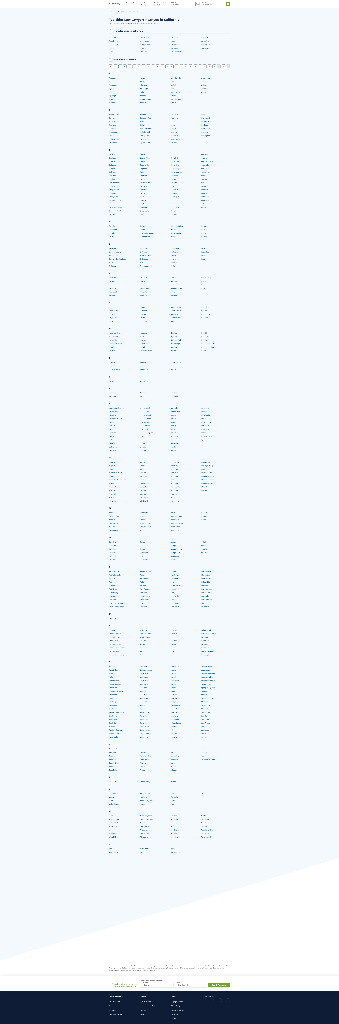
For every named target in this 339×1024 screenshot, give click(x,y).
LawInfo (143, 996)
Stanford (204, 691)
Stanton (204, 695)
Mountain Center (207, 476)
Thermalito (144, 752)
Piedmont (174, 578)
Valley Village (145, 793)
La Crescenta (114, 411)
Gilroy (111, 321)
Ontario (173, 542)
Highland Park (176, 340)
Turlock (204, 752)
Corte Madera (206, 168)
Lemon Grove (176, 411)
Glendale (143, 307)
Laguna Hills (144, 411)
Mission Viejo (176, 462)
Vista (203, 793)
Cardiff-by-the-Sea (115, 211)
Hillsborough (175, 343)
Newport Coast (145, 527)
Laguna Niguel (145, 415)
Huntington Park (207, 347)
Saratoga (174, 673)
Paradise (143, 575)
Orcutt (173, 560)
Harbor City (113, 340)
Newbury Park (114, 530)
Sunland (204, 726)
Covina (203, 183)
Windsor (174, 833)
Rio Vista (174, 634)
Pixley (173, 592)
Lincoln (173, 419)
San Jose (204, 37)
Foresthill (143, 295)
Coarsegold (175, 197)
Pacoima (112, 582)
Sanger (142, 705)
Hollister (174, 347)
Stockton (204, 702)
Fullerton (204, 288)
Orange (173, 545)
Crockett (204, 190)
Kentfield (112, 396)
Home (110, 11)
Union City (113, 782)
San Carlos (113, 695)
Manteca (112, 476)
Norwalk (204, 512)
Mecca (142, 466)
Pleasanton (205, 575)
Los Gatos (205, 429)
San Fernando (114, 709)
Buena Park (205, 128)
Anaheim (112, 37)
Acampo (112, 78)
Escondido (205, 252)
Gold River (144, 314)
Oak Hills (112, 542)
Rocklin (173, 651)
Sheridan (174, 695)
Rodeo (173, 655)
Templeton (113, 766)
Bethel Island (145, 132)
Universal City (145, 782)
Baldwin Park (114, 114)
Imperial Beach (114, 369)
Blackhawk (175, 114)
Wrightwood (206, 837)
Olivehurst (144, 560)
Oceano (143, 549)
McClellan (143, 462)
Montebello (175, 476)
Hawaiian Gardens (116, 343)
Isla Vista (174, 369)
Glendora (143, 311)
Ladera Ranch (114, 447)
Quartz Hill (113, 618)
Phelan (173, 571)
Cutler (203, 204)
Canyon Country (115, 200)
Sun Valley (205, 719)
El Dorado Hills (145, 255)
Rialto (142, 651)
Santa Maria (144, 726)
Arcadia (173, 96)
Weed (111, 830)
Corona (204, 158)
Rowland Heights (207, 651)
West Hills (113, 837)
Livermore (174, 436)
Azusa (203, 92)
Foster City (175, 285)
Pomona (204, 585)
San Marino (144, 677)
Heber (142, 336)
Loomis (204, 411)
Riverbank (174, 641)
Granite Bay (175, 314)
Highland (174, 336)
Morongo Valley (207, 466)
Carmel (142, 154)
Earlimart (112, 248)
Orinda (203, 542)
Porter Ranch (206, 592)
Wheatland (144, 837)
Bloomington (175, 118)
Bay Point (112, 128)
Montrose (174, 490)
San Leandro (113, 737)
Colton (173, 204)
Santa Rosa (144, 737)
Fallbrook (112, 288)
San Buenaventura (116, 691)
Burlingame (205, 135)
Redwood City (145, 637)
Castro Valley (145, 183)
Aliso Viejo (144, 88)
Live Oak (174, 433)
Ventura (173, 793)
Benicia (142, 121)
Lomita (173, 447)
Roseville (204, 644)
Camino (112, 186)
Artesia (173, 103)
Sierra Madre (175, 705)
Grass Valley (175, 318)
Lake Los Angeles (146, 433)
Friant (203, 285)
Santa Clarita (144, 719)
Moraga (173, 497)
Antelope (174, 81)
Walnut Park (113, 823)
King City (174, 393)
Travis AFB (174, 759)
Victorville (174, 797)
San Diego (174, 48)
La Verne (112, 443)
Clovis (173, 186)
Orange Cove (175, 552)
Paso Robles (144, 589)
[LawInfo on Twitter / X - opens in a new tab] (212, 1000)
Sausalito (174, 677)
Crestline (204, 186)
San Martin (144, 680)
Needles (112, 520)
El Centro (112, 266)
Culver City (205, 197)
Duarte (203, 229)
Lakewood (143, 440)
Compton (174, 211)
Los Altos (204, 419)
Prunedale (205, 607)
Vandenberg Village (147, 800)
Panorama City (145, 571)
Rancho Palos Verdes (117, 648)
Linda (173, 422)
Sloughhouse (175, 719)
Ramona (112, 630)
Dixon (173, 237)
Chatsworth (144, 207)
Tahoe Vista (113, 749)
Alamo (142, 78)
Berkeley (143, 125)
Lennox (173, 415)
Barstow (112, 121)
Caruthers (143, 175)
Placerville (174, 603)
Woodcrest (205, 819)
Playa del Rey (175, 607)
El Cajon (112, 262)
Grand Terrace (176, 311)
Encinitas (174, 262)
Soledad (174, 726)
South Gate (205, 670)
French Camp (206, 278)
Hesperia (174, 333)
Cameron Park (114, 183)
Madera (112, 462)
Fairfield (112, 285)
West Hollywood (146, 816)
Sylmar (203, 737)
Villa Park (174, 800)
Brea (203, 114)
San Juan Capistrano (116, 733)
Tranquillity (175, 756)
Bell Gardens (114, 139)
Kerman (143, 393)
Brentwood (205, 118)
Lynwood (204, 440)
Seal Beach (175, 680)
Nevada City (113, 523)
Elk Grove (174, 252)
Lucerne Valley (206, 436)
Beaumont (113, 132)
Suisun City (205, 712)
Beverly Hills (113, 41)
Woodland (205, 826)
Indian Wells (144, 362)
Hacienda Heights (115, 333)
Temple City (113, 763)
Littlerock (174, 429)
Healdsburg (144, 333)
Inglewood (144, 369)
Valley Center (114, 804)
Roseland (204, 637)
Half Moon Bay (114, 336)
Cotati (203, 175)
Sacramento (175, 44)
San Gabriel (113, 719)
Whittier (174, 816)
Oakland (143, 48)
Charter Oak (144, 204)
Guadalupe (205, 318)
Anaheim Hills (176, 78)
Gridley (204, 311)
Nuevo (203, 520)
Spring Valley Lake (208, 688)
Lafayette (112, 450)
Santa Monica (206, 44)
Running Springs (207, 655)
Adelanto (112, 85)
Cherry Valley (145, 211)
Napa (111, 512)
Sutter (203, 733)
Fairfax (111, 281)
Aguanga (112, 96)
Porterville (205, 596)
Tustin (203, 756)
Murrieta (204, 487)
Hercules (143, 347)
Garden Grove (114, 311)
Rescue (142, 644)
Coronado (205, 165)
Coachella (174, 190)
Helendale (143, 340)
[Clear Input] (194, 4)
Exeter (203, 259)
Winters (204, 816)
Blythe (173, 121)
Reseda (142, 648)
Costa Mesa (113, 44)
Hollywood (175, 351)
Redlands (143, 630)
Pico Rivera (175, 575)
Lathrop (143, 450)
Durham (204, 237)
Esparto (204, 255)
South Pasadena (207, 677)
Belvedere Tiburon (147, 118)
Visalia (173, 804)
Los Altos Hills (206, 422)
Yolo (110, 848)
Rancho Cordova (115, 634)
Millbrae (143, 490)
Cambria (112, 179)
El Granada (144, 259)
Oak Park (112, 545)
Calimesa (112, 165)
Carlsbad (112, 214)
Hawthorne (113, 347)
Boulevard (174, 135)
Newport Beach (145, 44)
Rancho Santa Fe (115, 651)
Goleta (142, 318)
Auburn (204, 88)
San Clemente (114, 698)
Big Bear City (144, 139)
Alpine (142, 92)
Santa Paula (144, 733)
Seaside (173, 684)
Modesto (174, 466)
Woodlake (205, 823)
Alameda (112, 103)
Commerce (175, 207)
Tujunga (174, 770)
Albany (142, 81)
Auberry (204, 85)
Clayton (173, 179)
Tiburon (143, 763)
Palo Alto (143, 51)
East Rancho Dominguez (118, 259)
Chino (173, 154)
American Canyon (146, 99)
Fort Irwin (174, 281)
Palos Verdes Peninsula (117, 607)
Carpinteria (144, 168)
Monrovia (174, 469)
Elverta (173, 255)
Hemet (142, 343)
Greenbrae (174, 321)
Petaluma (143, 607)
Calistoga (112, 172)
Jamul (111, 381)
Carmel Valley (145, 158)
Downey (204, 226)
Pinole (173, 582)
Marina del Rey (114, 487)
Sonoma (174, 737)
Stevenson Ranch (207, 698)
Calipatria (112, 168)
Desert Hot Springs (147, 233)
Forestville (174, 278)
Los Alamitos (206, 415)
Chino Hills (175, 158)
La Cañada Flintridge (116, 408)
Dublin (203, 233)
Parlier (142, 582)
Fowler (173, 292)
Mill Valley (143, 487)
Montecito (174, 480)
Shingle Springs (176, 702)
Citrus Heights (176, 168)
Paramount (144, 578)
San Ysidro (144, 702)
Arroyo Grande (176, 99)
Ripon (173, 637)
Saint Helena (113, 670)
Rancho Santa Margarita (118, 655)
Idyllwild (112, 362)
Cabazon (112, 154)
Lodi (172, 440)
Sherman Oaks (176, 698)
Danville (112, 233)
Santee (173, 670)
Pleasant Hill (206, 571)
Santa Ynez (175, 666)
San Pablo (143, 688)
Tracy (172, 752)
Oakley (142, 542)
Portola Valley (206, 599)
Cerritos (143, 200)
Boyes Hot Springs (177, 139)
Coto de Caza (206, 179)
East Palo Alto (114, 255)
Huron (203, 351)
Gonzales (143, 321)
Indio (142, 366)
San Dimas (113, 705)
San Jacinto (113, 723)
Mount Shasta (206, 473)
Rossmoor (205, 648)
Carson (142, 172)
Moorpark (174, 494)
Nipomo (143, 530)
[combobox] (182, 4)
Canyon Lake (113, 204)
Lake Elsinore (145, 426)
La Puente (112, 436)
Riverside (174, 41)
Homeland (205, 336)
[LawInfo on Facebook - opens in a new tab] (204, 1000)
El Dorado (143, 252)
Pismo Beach (175, 585)
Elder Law (128, 11)
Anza (172, 88)
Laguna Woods (145, 419)
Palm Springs (114, 592)
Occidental (144, 545)
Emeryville (174, 259)
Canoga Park (113, 197)
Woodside (205, 833)
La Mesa (112, 426)
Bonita (173, 125)
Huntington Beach (208, 343)
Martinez (112, 490)
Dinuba (173, 229)
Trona (173, 763)
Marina (111, 483)
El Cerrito (143, 248)
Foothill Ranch (145, 288)
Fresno (111, 48)
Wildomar (174, 819)
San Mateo (144, 684)
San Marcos (144, 673)
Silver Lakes (175, 712)
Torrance (143, 770)
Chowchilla (175, 161)
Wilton (173, 826)
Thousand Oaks (145, 756)
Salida (111, 673)
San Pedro (143, 691)
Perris (142, 603)
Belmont (143, 114)
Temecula (112, 759)
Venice (142, 804)
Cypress (204, 207)
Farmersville (113, 292)
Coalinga (174, 193)
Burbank (204, 132)
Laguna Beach (145, 408)
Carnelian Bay (145, 165)
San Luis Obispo (146, 670)
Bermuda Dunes (146, 128)
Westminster (144, 833)
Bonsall (173, 128)
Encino (173, 266)
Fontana (143, 285)
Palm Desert (113, 589)
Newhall (143, 516)
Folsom (142, 281)
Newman (143, 520)
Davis (111, 237)
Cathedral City (145, 190)
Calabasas (113, 158)
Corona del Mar (207, 161)
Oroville (204, 549)
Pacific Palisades (115, 575)
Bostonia (174, 132)
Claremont (174, 175)
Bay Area (112, 125)
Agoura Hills (113, 92)
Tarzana (112, 756)
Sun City (204, 716)
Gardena (112, 314)
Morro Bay (205, 469)
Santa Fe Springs (146, 723)
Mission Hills (144, 501)
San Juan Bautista (115, 730)
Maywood (112, 501)
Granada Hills (176, 307)
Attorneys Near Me (132, 4)
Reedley (143, 641)
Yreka (142, 852)
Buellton (204, 125)
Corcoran (204, 154)
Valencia (112, 797)
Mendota (143, 469)
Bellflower (113, 143)
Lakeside (143, 436)
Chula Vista (175, 165)
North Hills (175, 520)
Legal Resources (144, 4)
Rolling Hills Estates (208, 634)
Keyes (142, 396)
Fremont (174, 295)
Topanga (143, 766)
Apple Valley (175, 92)
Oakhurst (112, 556)
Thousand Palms (146, 759)
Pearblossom (145, 596)
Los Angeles (144, 41)
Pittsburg (174, 589)
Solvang (173, 730)
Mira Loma (144, 497)
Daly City (112, 226)
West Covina (113, 833)
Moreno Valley (176, 501)
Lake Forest (144, 429)
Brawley (173, 143)
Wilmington (175, 823)
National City (114, 516)
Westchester (144, 826)
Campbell (112, 193)
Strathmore (205, 705)
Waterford (113, 826)
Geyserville (113, 318)
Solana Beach (176, 723)
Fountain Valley (176, 288)
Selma (173, 691)
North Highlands (177, 516)
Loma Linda (175, 443)
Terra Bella (113, 770)
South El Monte (207, 666)
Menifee (143, 473)
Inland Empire (176, 362)
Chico (142, 214)
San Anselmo (114, 680)
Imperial (112, 366)
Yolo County (113, 852)
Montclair (174, 473)
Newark (112, 527)
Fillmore (112, 295)
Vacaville (112, 793)
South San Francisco (208, 680)
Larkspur (143, 447)
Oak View (112, 549)
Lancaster (143, 443)
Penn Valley (144, 599)
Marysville (113, 494)
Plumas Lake (206, 578)
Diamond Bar (145, 237)
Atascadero (205, 78)
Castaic (142, 179)
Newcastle (144, 512)
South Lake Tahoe (208, 673)
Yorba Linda (144, 848)
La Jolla (111, 422)
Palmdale (112, 596)
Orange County (176, 549)
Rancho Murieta (115, 644)
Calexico (112, 161)
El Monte (143, 262)
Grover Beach (206, 314)
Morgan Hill (205, 462)
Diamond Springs (177, 226)
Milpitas (143, 494)
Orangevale (175, 556)
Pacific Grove (114, 571)
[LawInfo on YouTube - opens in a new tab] (220, 1000)
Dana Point (113, 229)
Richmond (143, 655)
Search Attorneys (219, 985)
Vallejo (111, 800)
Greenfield (205, 307)
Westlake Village (146, 830)
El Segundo (144, 266)
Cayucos (143, 193)
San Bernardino (115, 684)
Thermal (143, 749)
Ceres (142, 197)
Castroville (144, 186)
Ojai (141, 556)
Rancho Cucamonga (116, 637)
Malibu (111, 469)
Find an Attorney (115, 996)
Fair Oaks (112, 278)
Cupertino (205, 200)
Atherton (204, 81)
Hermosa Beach (146, 351)
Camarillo (112, 175)
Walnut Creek (206, 48)
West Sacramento (146, 823)
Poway (203, 603)
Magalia (112, 466)
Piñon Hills (175, 596)
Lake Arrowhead (146, 422)
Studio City (205, 709)
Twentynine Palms (208, 759)
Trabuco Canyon (177, 749)
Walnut (111, 816)
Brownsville (205, 121)
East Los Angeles (115, 252)
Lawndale (174, 408)
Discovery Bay (176, 233)
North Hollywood (177, 523)
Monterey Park (176, 487)
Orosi (203, 545)
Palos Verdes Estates (117, 603)
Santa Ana (205, 41)
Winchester (175, 830)
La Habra (112, 415)
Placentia (174, 599)
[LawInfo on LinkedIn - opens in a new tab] (228, 1000)
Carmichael (144, 161)
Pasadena (174, 37)
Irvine (111, 51)
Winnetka (174, 837)
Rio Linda (174, 630)
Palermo (112, 585)
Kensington (113, 393)
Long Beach (144, 37)
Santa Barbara (145, 712)
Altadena (143, 96)
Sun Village (205, 723)
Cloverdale (174, 183)
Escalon (204, 248)
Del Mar (143, 226)
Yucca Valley (175, 852)
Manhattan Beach (115, 473)
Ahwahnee (113, 99)
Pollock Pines (206, 582)
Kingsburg (174, 396)
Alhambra (143, 85)
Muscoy (204, 490)
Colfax (173, 200)
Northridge (175, 530)
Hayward (112, 351)
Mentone (143, 480)
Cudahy (204, 193)
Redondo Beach (146, 634)
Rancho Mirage (114, 641)
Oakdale (112, 552)
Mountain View (207, 483)
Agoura (112, 88)
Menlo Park (144, 476)
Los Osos (204, 433)
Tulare (203, 749)
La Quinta (112, 440)
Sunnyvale (205, 730)
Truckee (173, 766)
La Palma (112, 433)
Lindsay (173, 426)
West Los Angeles (146, 819)
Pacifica (112, 578)
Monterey (174, 483)
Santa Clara (144, 716)
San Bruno (113, 688)
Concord (174, 214)
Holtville (204, 333)
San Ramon (144, 698)
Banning (112, 118)
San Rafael (144, 695)
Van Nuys (143, 797)
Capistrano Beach (115, 207)
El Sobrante (175, 248)
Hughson (204, 340)
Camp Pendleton (115, 190)
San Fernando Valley (116, 712)
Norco (173, 512)
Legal (173, 996)
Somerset (174, 733)
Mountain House (207, 480)
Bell (110, 135)
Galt (110, 307)
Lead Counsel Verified (159, 4)
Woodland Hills (207, 830)
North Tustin (175, 527)
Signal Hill (174, 709)
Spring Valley (206, 684)
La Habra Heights (115, 419)
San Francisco (176, 51)
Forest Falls (144, 292)
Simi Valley (175, 716)
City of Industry (176, 172)
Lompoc (174, 450)
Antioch (173, 85)
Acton (111, 81)
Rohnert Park (206, 630)
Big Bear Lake (145, 143)
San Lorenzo (144, 666)
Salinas (111, 677)
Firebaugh (143, 278)
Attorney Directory (119, 11)
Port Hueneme (206, 589)
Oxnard (204, 552)
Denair (142, 229)
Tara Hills (112, 752)
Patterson (143, 592)
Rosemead (205, 641)
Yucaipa (173, 848)
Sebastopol (175, 688)
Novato (204, 516)
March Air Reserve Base (118, 480)
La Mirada (112, 429)
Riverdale (174, 644)
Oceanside (144, 552)
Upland (173, 782)
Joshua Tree (144, 381)
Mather (111, 497)
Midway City (144, 483)
